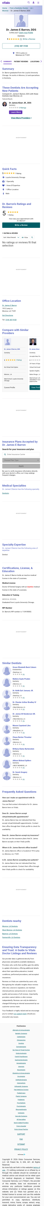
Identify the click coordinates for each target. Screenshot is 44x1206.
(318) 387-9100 (10, 320)
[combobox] (21, 454)
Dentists (21, 1043)
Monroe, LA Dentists (10, 926)
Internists (21, 1066)
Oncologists (21, 1076)
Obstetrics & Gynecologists (21, 1073)
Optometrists (21, 1083)
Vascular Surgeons (21, 1116)
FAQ (21, 1139)
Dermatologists (21, 1047)
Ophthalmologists (21, 1080)
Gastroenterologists (21, 1060)
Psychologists (21, 1106)
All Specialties (21, 1119)
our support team (20, 1014)
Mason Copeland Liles (22, 726)
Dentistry (5, 493)
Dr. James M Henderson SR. (24, 714)
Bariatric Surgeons (21, 1033)
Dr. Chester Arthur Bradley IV (24, 702)
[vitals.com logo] (6, 3)
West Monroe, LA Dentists (12, 930)
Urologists (21, 1113)
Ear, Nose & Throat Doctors (21, 1050)
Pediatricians (21, 1093)
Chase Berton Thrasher (22, 737)
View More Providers (20, 118)
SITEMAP (21, 1144)
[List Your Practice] (33, 3)
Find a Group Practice (21, 1129)
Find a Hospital (21, 1126)
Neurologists (21, 1070)
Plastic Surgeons (21, 1096)
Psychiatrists (21, 1103)
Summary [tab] (7, 62)
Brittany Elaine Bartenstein (23, 749)
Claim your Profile (26, 33)
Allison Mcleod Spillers (22, 761)
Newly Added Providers (21, 1123)
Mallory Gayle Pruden (21, 679)
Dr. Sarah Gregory (20, 772)
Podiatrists (21, 1099)
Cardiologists (21, 1037)
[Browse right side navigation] (38, 3)
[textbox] (21, 454)
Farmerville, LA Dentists (11, 937)
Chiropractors (21, 1040)
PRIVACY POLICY (21, 1149)
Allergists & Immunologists (21, 1030)
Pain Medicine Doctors (21, 1090)
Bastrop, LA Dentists (10, 934)
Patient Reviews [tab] (21, 62)
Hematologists (21, 1063)
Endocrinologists (21, 1053)
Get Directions (7, 315)
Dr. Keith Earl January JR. (23, 691)
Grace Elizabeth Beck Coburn (24, 667)
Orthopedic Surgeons (21, 1086)
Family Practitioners (21, 1056)
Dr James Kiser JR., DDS (20, 103)
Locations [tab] (34, 62)
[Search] (28, 3)
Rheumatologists (21, 1109)
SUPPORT (21, 1134)
